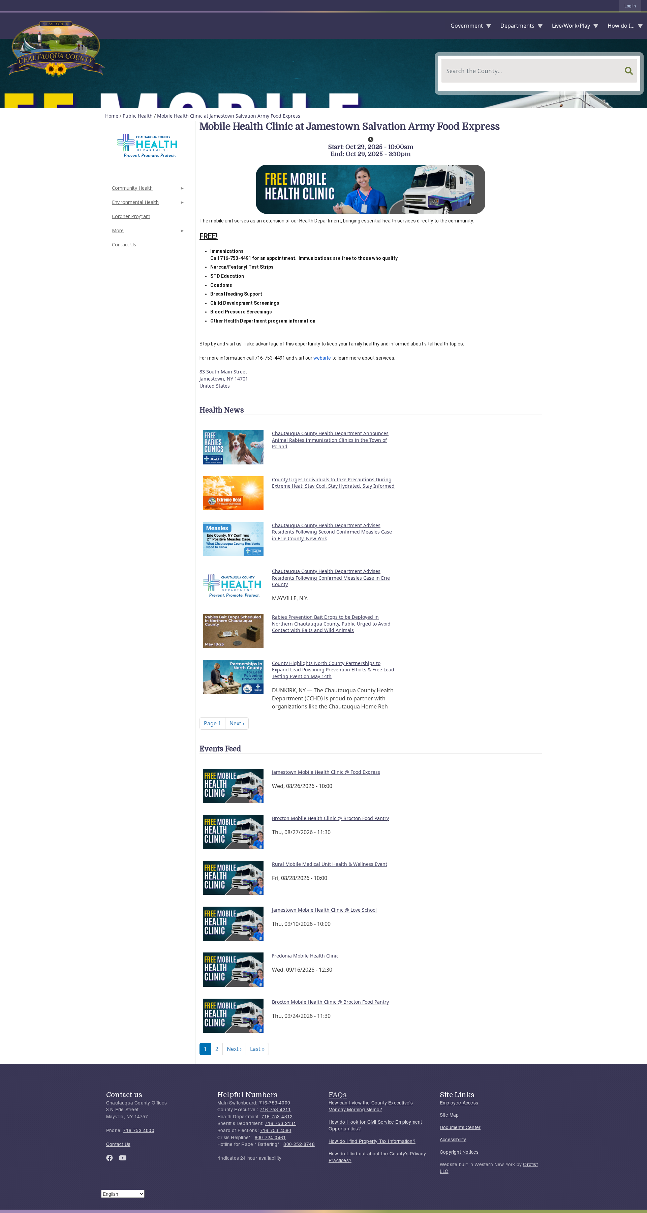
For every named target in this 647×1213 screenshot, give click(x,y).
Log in (630, 6)
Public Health (138, 116)
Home (111, 116)
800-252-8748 (298, 1144)
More (117, 232)
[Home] (5, 25)
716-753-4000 (138, 1130)
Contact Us (124, 244)
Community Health (132, 190)
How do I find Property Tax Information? (372, 1141)
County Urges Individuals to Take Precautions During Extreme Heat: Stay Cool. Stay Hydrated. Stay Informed (333, 482)
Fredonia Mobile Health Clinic (305, 955)
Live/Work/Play (568, 27)
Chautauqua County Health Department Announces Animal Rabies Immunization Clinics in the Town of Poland (330, 440)
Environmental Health (135, 204)
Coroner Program (131, 216)
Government (464, 27)
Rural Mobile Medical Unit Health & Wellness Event (329, 864)
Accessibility (453, 1139)
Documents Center (460, 1127)
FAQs (338, 1095)
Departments (514, 27)
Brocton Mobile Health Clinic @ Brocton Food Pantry (330, 818)
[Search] (629, 71)
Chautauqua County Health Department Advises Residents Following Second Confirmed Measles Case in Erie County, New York (332, 532)
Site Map (449, 1114)
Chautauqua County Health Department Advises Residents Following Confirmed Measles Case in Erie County (331, 577)
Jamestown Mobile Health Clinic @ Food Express (326, 772)
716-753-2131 (280, 1123)
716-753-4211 (275, 1109)
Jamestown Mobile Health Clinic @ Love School (324, 910)
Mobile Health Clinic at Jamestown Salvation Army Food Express (228, 116)
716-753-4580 (275, 1130)
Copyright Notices (459, 1151)
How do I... (618, 27)
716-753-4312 (276, 1116)
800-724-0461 (270, 1137)
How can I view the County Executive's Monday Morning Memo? (371, 1106)
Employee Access (459, 1102)
